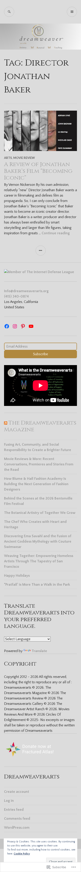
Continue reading (56, 233)
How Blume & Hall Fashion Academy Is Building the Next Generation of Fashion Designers (36, 484)
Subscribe (40, 354)
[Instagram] (15, 326)
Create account (16, 792)
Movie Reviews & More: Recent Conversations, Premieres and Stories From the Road (38, 464)
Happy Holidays (17, 576)
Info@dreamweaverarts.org (26, 291)
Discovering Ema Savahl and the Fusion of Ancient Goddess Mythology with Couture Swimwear (37, 541)
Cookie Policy (22, 853)
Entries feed (14, 810)
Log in (9, 801)
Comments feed (17, 819)
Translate (39, 651)
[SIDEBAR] (41, 250)
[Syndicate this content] (5, 423)
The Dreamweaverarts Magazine (40, 426)
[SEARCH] (9, 12)
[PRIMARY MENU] (72, 12)
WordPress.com (16, 828)
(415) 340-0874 (16, 296)
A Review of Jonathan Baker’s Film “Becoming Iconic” (38, 171)
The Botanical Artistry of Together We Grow (39, 513)
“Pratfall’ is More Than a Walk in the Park (37, 585)
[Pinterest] (23, 326)
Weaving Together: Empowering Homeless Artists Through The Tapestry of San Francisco (38, 561)
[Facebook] (6, 326)
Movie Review (24, 158)
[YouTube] (31, 326)
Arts (8, 158)
